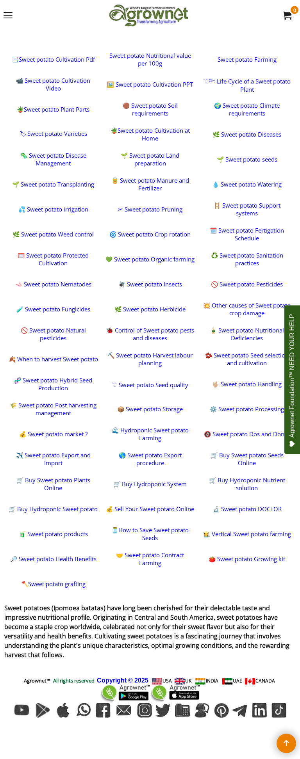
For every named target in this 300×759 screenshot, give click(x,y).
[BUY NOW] (287, 15)
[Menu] (8, 16)
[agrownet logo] (148, 15)
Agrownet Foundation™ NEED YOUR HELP (292, 375)
